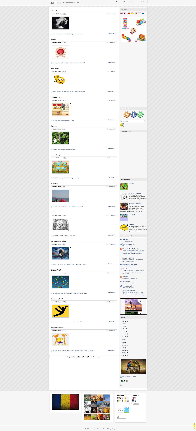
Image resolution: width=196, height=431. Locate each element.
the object (79, 264)
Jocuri (118, 2)
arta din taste (58, 34)
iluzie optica (63, 264)
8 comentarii (112, 71)
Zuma (126, 2)
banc (59, 62)
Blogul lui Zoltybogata (128, 290)
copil (65, 62)
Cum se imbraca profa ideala (129, 266)
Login (122, 385)
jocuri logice (80, 293)
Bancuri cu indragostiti (135, 193)
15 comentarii (112, 215)
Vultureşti (125, 239)
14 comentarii (112, 13)
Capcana (54, 126)
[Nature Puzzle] (133, 306)
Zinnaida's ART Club (128, 258)
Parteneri (134, 2)
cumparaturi (70, 62)
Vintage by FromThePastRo (130, 249)
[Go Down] (194, 427)
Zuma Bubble (132, 214)
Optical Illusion (70, 264)
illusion (58, 264)
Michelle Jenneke (84, 350)
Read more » (111, 33)
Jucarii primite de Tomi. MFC (129, 278)
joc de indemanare (68, 293)
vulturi (84, 264)
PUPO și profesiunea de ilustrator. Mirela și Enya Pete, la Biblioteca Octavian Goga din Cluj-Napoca (133, 272)
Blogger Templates (112, 429)
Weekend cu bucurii (127, 245)
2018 (123, 345)
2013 (123, 350)
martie (124, 331)
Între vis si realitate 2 (128, 244)
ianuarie (124, 336)
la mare (65, 206)
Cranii (53, 212)
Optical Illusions (68, 235)
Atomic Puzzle (56, 270)
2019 (123, 342)
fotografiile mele (64, 149)
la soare (70, 206)
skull (74, 235)
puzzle (85, 293)
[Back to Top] (194, 424)
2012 (123, 353)
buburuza (55, 206)
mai (123, 326)
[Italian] (136, 14)
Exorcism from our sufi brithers (130, 283)
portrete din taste (76, 34)
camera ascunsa (57, 91)
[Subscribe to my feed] (126, 117)
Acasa (110, 2)
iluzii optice (61, 235)
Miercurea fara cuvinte (77, 206)
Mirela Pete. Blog (127, 269)
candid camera (65, 91)
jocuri (59, 120)
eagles (54, 264)
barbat (62, 62)
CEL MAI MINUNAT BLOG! (130, 264)
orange (77, 178)
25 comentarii (112, 244)
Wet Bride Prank (57, 298)
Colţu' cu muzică (127, 286)
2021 (123, 321)
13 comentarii (112, 42)
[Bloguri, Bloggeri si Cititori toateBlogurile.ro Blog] (128, 376)
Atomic (54, 293)
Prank (76, 91)
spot (76, 264)
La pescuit (131, 224)
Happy (68, 350)
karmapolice (126, 281)
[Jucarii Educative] (133, 42)
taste (82, 34)
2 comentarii (112, 273)
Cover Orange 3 (68, 178)
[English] (122, 14)
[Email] (140, 117)
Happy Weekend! (57, 327)
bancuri (59, 350)
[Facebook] (133, 117)
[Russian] (143, 14)
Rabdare (54, 39)
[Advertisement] (133, 75)
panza (74, 149)
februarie (124, 334)
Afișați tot (145, 295)
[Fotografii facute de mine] (97, 419)
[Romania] (65, 409)
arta (54, 34)
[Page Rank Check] (124, 381)
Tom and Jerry (56, 97)
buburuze (60, 206)
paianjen (70, 149)
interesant (69, 34)
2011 (123, 355)
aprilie (124, 328)
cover (54, 178)
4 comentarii (112, 100)
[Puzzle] (133, 373)
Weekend (91, 350)
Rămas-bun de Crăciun (128, 287)
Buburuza (54, 183)
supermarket (81, 62)
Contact (143, 2)
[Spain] (132, 14)
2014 (123, 347)
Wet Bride (80, 322)
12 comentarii (112, 129)
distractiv (64, 350)
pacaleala (72, 91)
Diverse (55, 3)
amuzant (55, 62)
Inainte (98, 357)
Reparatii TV (56, 68)
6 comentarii (112, 301)
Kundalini (125, 276)
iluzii (57, 235)
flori (59, 149)
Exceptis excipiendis (127, 241)
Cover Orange (56, 154)
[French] (125, 14)
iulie (123, 323)
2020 (123, 340)
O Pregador (99, 429)
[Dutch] (139, 14)
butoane (64, 34)
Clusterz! (131, 183)
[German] (129, 14)
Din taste (54, 10)
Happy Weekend (75, 350)
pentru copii (64, 120)
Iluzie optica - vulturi (59, 241)
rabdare (76, 62)
